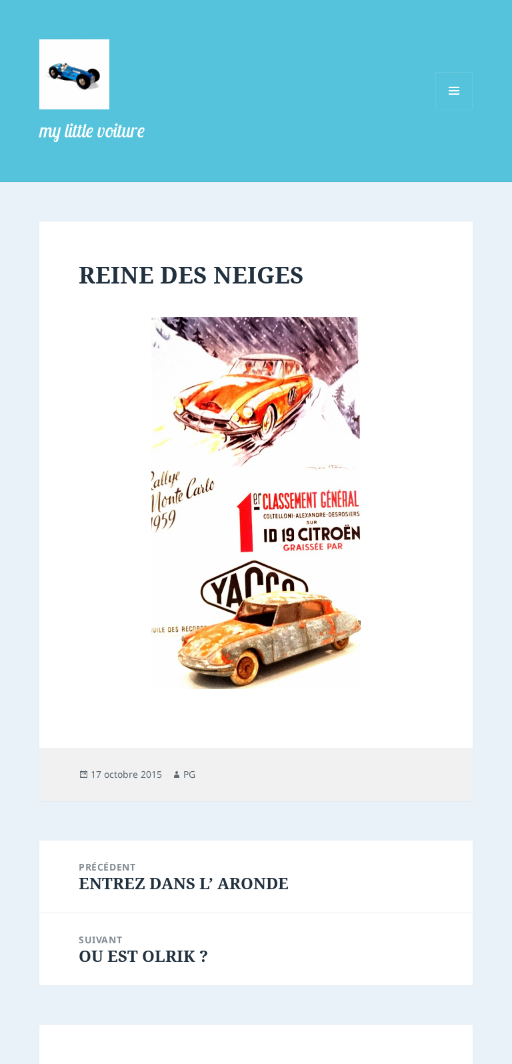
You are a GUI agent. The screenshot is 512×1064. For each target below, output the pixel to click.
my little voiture (92, 130)
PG (189, 774)
